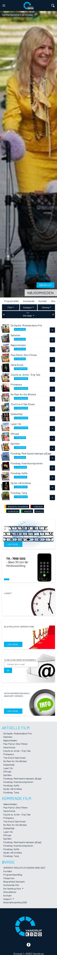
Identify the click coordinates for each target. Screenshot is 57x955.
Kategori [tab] (27, 307)
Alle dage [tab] (27, 314)
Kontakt (42, 301)
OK (8, 670)
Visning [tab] (45, 307)
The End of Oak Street (14, 757)
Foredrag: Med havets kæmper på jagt (22, 778)
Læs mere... (13, 544)
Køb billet (45, 285)
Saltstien (7, 736)
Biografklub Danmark (14, 881)
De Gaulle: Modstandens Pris (17, 733)
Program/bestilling (12, 874)
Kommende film (11, 885)
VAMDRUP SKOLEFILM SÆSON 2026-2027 (24, 867)
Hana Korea (9, 747)
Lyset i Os (8, 768)
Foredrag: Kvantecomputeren (18, 781)
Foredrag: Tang (11, 792)
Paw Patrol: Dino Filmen (15, 743)
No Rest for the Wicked (15, 761)
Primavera (8, 754)
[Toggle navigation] (53, 5)
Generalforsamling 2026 (15, 902)
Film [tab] (10, 307)
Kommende (28, 301)
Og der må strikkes (12, 788)
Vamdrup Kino (20, 3)
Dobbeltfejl (8, 764)
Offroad (7, 771)
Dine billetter (9, 892)
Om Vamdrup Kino (12, 888)
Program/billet (11, 301)
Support (7, 898)
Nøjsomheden (40, 293)
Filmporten (8, 878)
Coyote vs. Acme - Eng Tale (16, 750)
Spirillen (7, 775)
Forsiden (7, 871)
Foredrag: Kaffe (11, 785)
